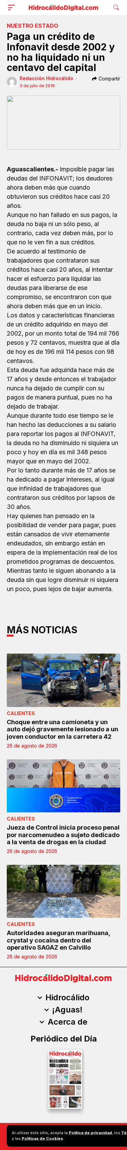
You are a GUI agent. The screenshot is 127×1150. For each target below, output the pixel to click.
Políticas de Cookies (42, 1138)
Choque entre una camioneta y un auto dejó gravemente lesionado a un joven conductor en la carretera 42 (62, 729)
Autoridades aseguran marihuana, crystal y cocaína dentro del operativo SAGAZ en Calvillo (58, 940)
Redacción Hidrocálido (46, 78)
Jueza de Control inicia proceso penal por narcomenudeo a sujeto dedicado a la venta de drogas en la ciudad (63, 835)
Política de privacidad (90, 1132)
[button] (13, 7)
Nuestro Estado (32, 25)
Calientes (21, 713)
